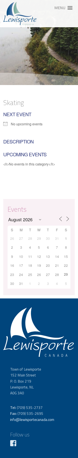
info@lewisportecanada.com (32, 419)
